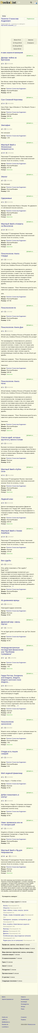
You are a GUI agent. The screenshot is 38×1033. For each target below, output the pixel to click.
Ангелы (5, 905)
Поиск (22, 1009)
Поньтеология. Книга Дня (12, 327)
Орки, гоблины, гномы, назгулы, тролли (15, 910)
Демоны (5, 931)
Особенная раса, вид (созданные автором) (17, 936)
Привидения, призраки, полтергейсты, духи (17, 919)
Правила (23, 1019)
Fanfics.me (5, 1017)
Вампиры (6, 929)
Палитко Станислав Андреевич (16, 88)
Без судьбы (6, 561)
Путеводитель (25, 1004)
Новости (23, 997)
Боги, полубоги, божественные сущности (16, 924)
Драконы (6, 933)
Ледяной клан (7, 499)
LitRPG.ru (4, 1019)
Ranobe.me (5, 1024)
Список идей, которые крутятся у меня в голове (12, 438)
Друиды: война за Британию (9, 59)
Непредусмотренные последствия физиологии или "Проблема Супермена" (12, 651)
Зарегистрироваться (7, 999)
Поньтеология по (8, 308)
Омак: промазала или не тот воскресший (12, 823)
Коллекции (24, 1001)
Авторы (23, 1006)
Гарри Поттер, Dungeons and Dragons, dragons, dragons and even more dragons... (12, 679)
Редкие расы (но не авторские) (13, 940)
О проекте (24, 1017)
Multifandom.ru (6, 1022)
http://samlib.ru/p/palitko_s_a (8, 25)
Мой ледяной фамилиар (11, 773)
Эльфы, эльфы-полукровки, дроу (13, 915)
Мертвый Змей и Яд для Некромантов (11, 851)
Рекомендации (25, 999)
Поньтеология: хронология (7, 723)
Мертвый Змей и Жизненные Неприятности (8, 147)
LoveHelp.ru (5, 1027)
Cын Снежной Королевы (12, 100)
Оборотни (6, 908)
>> (13, 586)
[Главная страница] (8, 3)
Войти (3, 997)
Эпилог (4, 177)
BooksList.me (31, 1024)
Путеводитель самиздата (9, 896)
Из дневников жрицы (10, 600)
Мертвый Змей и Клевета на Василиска (12, 225)
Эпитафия (5, 125)
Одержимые (6, 198)
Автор (4, 16)
